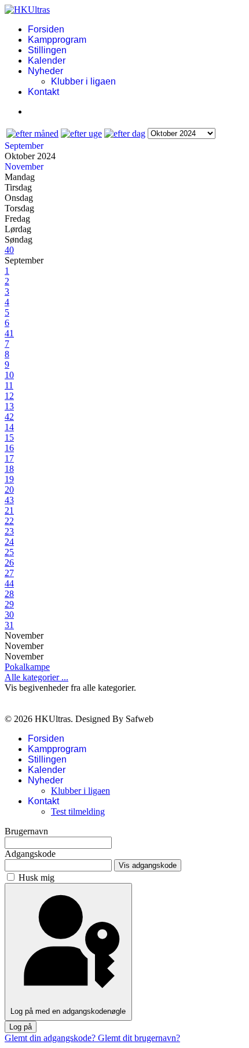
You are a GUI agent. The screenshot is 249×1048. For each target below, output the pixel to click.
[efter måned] (32, 133)
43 (9, 500)
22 (9, 521)
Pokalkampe (27, 667)
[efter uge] (81, 133)
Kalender (46, 60)
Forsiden (46, 29)
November (24, 166)
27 (9, 573)
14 (9, 427)
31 (9, 625)
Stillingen (47, 50)
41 (9, 333)
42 (9, 417)
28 (9, 594)
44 (9, 583)
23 (9, 531)
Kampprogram (57, 40)
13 (9, 406)
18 (9, 469)
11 (9, 385)
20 (9, 489)
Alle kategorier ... (36, 677)
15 (9, 437)
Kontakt (43, 92)
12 (9, 396)
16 (9, 448)
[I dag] (124, 133)
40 (9, 250)
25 (9, 552)
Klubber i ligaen (83, 81)
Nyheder (45, 71)
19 (9, 479)
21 (9, 510)
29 (9, 604)
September (24, 146)
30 (9, 615)
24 (9, 542)
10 (9, 375)
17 (9, 458)
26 (9, 562)
